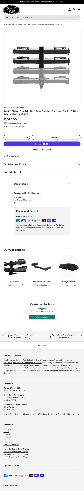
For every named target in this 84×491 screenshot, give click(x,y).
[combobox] (42, 17)
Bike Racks (15, 281)
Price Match (8, 442)
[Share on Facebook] (15, 172)
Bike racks (18, 197)
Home (5, 24)
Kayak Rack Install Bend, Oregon (16, 457)
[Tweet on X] (11, 172)
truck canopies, (27, 362)
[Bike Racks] (15, 266)
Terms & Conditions (11, 445)
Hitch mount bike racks (23, 200)
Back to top (42, 345)
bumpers (38, 362)
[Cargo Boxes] (68, 266)
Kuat (5, 108)
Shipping (7, 123)
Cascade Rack (13, 486)
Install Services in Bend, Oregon (16, 449)
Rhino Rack (72, 368)
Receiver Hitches (42, 281)
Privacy (6, 431)
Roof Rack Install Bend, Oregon (16, 452)
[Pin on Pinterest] (20, 172)
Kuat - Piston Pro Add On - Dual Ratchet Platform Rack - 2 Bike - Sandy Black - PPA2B (35, 24)
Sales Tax (7, 437)
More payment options (42, 149)
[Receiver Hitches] (41, 266)
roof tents (17, 362)
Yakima (59, 368)
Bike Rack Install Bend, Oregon (16, 454)
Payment (7, 429)
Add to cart (56, 137)
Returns (7, 434)
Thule (54, 368)
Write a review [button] (42, 317)
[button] (74, 9)
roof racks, (55, 360)
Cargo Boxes (68, 281)
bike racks (64, 360)
